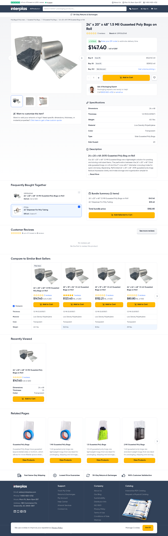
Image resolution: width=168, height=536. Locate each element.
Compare (19, 306)
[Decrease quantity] (88, 78)
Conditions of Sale (101, 516)
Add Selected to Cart (123, 215)
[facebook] (25, 511)
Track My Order (64, 491)
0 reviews (48, 295)
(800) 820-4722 (107, 92)
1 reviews (77, 295)
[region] (46, 58)
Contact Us (62, 509)
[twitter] (21, 511)
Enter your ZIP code (109, 41)
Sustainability (99, 498)
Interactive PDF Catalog (135, 491)
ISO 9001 (97, 505)
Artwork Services (64, 505)
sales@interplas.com (27, 492)
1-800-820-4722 (26, 496)
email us (119, 92)
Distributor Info (100, 502)
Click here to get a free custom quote (46, 120)
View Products (29, 460)
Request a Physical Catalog (136, 494)
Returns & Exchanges (66, 494)
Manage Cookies (133, 528)
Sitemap (97, 520)
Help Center (63, 502)
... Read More (93, 174)
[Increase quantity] (98, 78)
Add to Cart (128, 78)
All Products (34, 9)
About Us (98, 491)
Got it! (148, 528)
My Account (63, 498)
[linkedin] (15, 511)
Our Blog (97, 494)
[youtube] (18, 511)
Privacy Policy (99, 509)
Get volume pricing (146, 69)
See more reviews (147, 231)
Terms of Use (99, 513)
